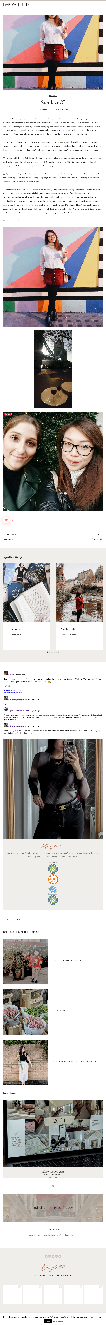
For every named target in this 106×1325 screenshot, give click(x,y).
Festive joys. (9, 536)
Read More (58, 1321)
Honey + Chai (36, 173)
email (74, 1235)
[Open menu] (100, 5)
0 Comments (62, 110)
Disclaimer (40, 1275)
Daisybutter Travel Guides (52, 1207)
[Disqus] (53, 702)
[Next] (99, 606)
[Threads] (53, 1256)
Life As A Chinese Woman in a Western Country (75, 1061)
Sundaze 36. (97, 536)
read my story (53, 862)
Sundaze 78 (15, 629)
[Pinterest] (56, 1256)
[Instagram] (49, 1256)
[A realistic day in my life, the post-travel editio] (93, 1294)
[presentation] (26, 592)
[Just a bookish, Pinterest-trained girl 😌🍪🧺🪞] (32, 1294)
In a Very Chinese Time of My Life (68, 960)
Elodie (70, 189)
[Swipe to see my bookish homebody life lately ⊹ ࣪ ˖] (53, 1294)
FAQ (51, 1275)
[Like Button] (6, 520)
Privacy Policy (64, 1275)
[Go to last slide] (7, 606)
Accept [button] (47, 1321)
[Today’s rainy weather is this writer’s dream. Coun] (12, 1294)
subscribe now (53, 1177)
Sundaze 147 (68, 629)
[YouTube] (59, 1256)
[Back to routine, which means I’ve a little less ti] (73, 1294)
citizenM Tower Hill (64, 142)
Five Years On (59, 1011)
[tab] (47, 652)
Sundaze (53, 95)
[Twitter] (46, 1256)
